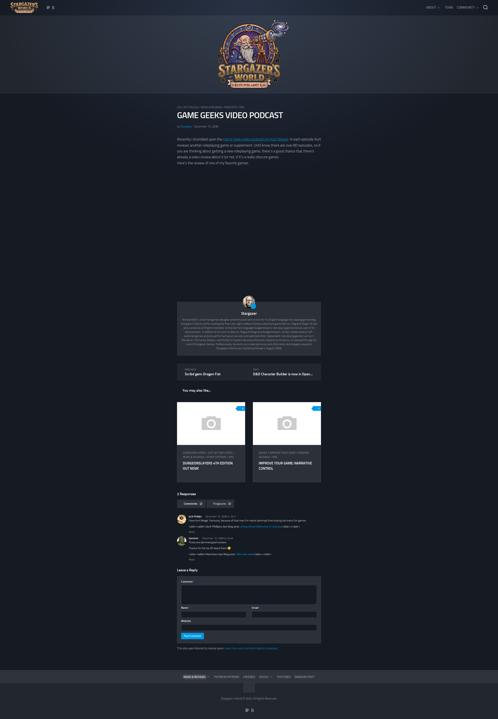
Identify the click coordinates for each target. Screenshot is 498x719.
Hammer (193, 538)
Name (185, 607)
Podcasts (230, 107)
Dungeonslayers (194, 452)
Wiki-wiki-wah (244, 554)
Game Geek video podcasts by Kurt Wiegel (255, 139)
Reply (192, 531)
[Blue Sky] (53, 7)
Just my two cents (220, 452)
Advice (263, 452)
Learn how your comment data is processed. (251, 648)
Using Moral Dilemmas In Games (261, 526)
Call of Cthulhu (187, 107)
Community (466, 7)
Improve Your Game (283, 452)
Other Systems (216, 457)
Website (186, 621)
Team (449, 7)
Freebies (249, 677)
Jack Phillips (195, 516)
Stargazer (186, 126)
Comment (187, 581)
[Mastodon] (48, 7)
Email (256, 607)
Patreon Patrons (226, 677)
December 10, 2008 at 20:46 (217, 538)
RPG (241, 107)
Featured (284, 677)
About (431, 7)
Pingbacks (221, 503)
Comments (193, 503)
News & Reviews (211, 107)
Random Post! (305, 677)
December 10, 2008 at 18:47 (220, 516)
